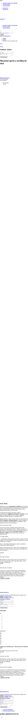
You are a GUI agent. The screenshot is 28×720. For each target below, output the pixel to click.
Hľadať (2, 34)
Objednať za (5, 578)
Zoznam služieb (6, 4)
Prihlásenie (2, 36)
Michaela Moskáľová (4, 592)
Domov (4, 38)
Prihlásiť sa (5, 8)
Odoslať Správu (4, 57)
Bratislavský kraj (8, 596)
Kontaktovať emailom (5, 599)
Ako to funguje (6, 5)
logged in (8, 650)
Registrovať (5, 9)
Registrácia (7, 36)
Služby (4, 39)
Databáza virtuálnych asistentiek (10, 3)
